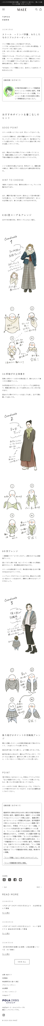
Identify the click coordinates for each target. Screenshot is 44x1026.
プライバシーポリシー (9, 985)
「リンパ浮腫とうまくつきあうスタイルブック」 (20, 857)
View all (22, 962)
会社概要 (5, 988)
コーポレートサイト (8, 992)
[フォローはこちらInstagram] (3, 1015)
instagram (5, 995)
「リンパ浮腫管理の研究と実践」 (15, 863)
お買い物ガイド (7, 975)
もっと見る (4, 887)
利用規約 (5, 978)
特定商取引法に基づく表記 (10, 981)
